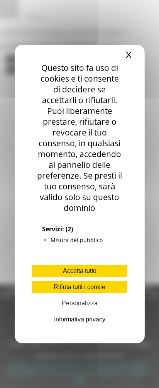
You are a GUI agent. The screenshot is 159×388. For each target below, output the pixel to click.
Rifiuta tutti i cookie (79, 287)
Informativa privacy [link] (79, 319)
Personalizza (80, 303)
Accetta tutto (79, 271)
